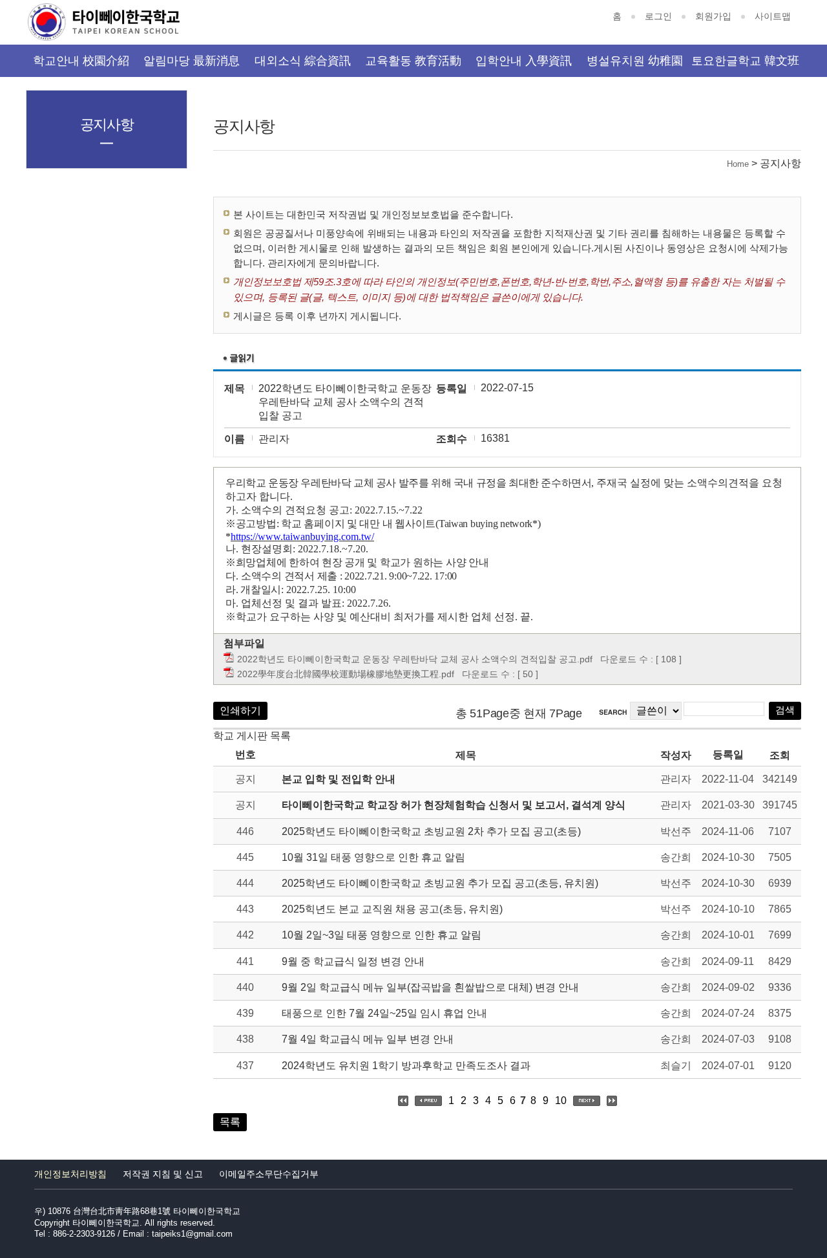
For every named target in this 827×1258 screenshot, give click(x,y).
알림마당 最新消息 (191, 60)
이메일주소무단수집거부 (269, 1174)
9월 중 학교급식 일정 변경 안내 (353, 961)
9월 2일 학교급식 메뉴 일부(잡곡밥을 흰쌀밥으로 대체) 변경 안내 (430, 987)
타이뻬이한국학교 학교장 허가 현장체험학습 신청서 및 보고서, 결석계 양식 (453, 804)
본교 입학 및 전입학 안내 (338, 779)
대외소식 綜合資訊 (303, 60)
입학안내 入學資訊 (524, 60)
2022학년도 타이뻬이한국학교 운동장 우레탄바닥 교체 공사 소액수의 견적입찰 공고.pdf (414, 659)
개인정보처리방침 (70, 1174)
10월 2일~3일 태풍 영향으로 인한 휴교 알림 (381, 934)
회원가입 (713, 16)
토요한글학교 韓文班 (745, 60)
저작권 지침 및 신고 (163, 1174)
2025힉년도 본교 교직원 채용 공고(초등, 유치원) (392, 909)
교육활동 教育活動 (413, 60)
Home (738, 164)
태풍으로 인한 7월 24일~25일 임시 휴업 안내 (384, 1013)
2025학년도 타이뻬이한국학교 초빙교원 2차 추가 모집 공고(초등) (431, 831)
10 (561, 1100)
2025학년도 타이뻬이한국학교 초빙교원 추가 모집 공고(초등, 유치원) (440, 883)
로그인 (658, 16)
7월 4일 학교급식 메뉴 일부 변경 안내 (368, 1039)
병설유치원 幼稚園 (635, 60)
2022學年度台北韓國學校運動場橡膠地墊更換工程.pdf (345, 674)
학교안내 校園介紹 (81, 60)
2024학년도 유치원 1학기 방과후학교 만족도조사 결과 (406, 1065)
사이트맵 (773, 16)
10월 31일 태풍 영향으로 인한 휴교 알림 (373, 857)
